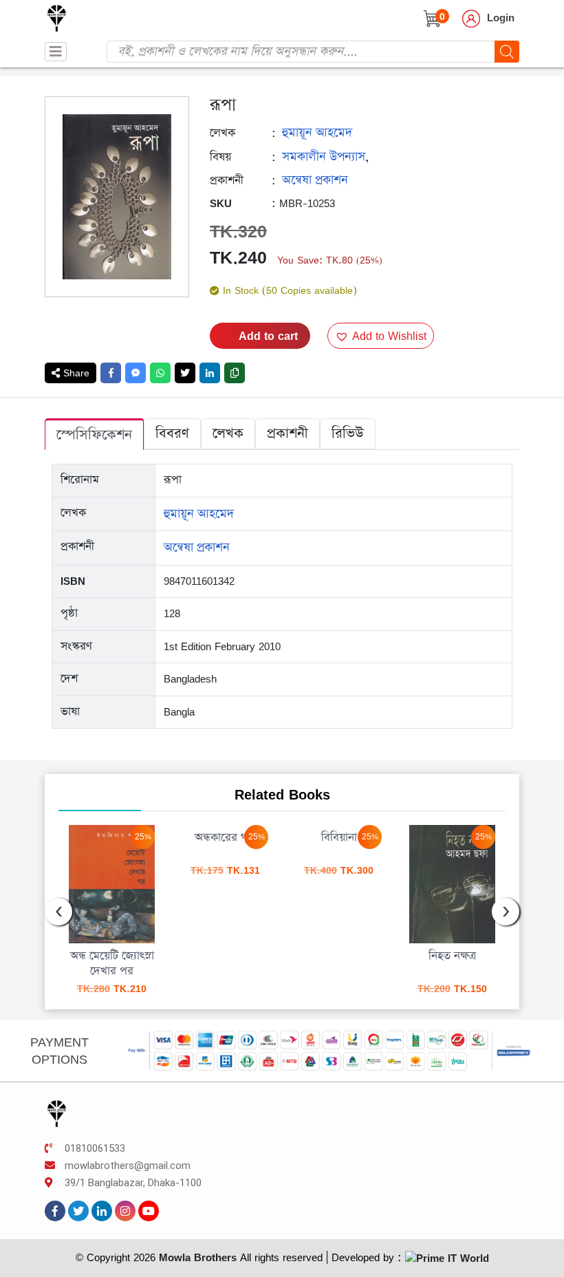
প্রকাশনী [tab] (287, 433)
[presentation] (58, 911)
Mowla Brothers (196, 1257)
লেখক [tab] (228, 433)
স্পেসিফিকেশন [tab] (94, 434)
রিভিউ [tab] (348, 433)
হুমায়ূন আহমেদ (317, 133)
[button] (380, 336)
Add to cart (268, 336)
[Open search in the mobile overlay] (313, 52)
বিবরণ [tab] (172, 433)
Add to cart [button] (266, 918)
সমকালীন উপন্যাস (323, 157)
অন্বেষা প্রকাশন (315, 180)
